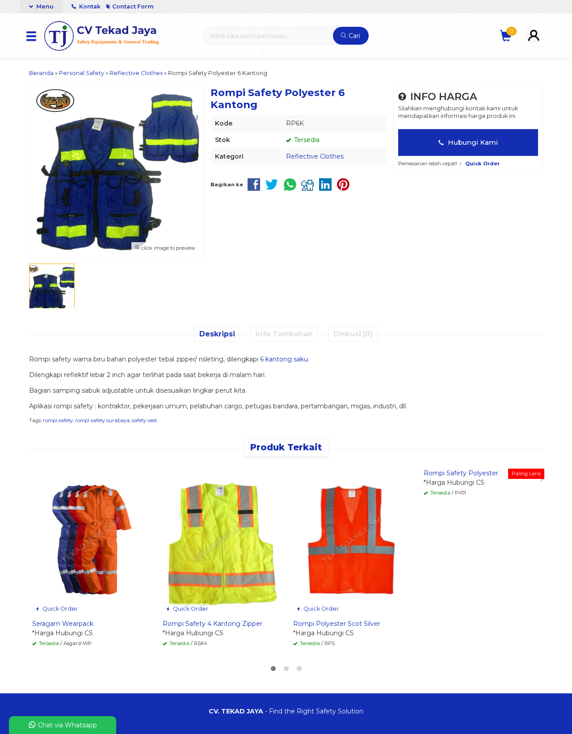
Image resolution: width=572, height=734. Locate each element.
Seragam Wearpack (62, 624)
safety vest (144, 420)
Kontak (90, 6)
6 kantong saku (284, 359)
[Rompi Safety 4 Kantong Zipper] (221, 539)
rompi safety (58, 420)
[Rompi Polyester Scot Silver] (351, 539)
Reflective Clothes (315, 156)
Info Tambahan (284, 334)
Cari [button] (353, 36)
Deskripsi (217, 334)
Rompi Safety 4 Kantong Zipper (212, 624)
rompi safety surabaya (102, 420)
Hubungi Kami (472, 142)
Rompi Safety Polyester (461, 473)
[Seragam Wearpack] (90, 539)
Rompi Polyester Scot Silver (336, 624)
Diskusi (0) (353, 334)
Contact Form (133, 6)
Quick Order (59, 608)
